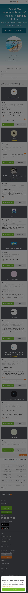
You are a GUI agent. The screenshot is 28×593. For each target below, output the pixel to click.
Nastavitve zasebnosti (7, 586)
